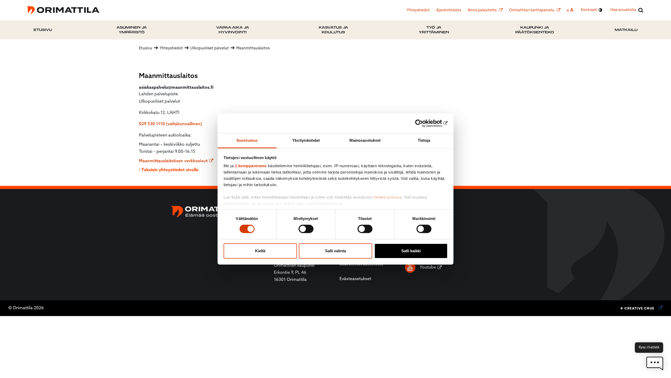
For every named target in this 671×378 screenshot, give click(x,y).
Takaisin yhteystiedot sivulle (169, 170)
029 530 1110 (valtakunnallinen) (170, 124)
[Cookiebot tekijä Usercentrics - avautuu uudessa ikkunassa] (425, 123)
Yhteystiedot (418, 10)
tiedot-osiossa (388, 197)
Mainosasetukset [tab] (365, 140)
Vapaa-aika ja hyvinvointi (232, 29)
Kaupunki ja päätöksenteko (534, 29)
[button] (654, 363)
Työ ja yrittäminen (434, 29)
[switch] (306, 229)
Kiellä (260, 251)
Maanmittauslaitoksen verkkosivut (173, 161)
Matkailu (626, 30)
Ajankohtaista (448, 10)
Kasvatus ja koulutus (333, 29)
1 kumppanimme (251, 166)
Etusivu (43, 30)
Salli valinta (335, 251)
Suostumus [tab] (247, 140)
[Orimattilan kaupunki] (63, 10)
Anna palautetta (482, 10)
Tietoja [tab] (424, 140)
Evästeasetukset (355, 279)
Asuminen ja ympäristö (132, 29)
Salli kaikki (411, 251)
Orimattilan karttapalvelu (532, 10)
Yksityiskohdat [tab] (306, 140)
